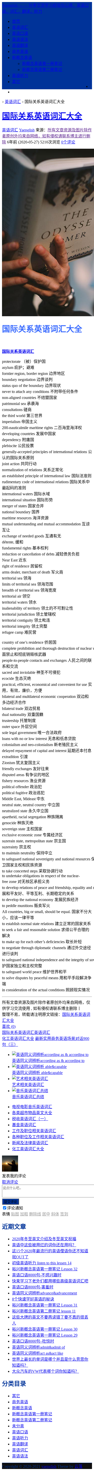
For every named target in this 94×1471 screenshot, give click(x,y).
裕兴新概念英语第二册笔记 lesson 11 (44, 1311)
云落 (78, 1466)
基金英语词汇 (24, 1125)
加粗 (24, 1214)
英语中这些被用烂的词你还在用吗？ (44, 1245)
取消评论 (10, 1182)
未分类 (18, 1426)
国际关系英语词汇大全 (42, 116)
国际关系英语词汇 (18, 351)
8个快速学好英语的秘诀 (33, 1299)
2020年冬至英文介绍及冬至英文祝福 (44, 1239)
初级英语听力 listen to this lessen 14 (41, 1263)
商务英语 (20, 51)
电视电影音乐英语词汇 (32, 1107)
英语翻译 (20, 45)
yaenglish (48, 1466)
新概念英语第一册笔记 (42, 63)
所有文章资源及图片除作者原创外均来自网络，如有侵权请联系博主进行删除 (47, 136)
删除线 (35, 1214)
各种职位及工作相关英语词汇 (38, 1137)
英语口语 (20, 33)
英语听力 (20, 75)
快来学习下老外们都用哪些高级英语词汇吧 (50, 1281)
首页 (16, 21)
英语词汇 (20, 27)
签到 (64, 1214)
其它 (16, 81)
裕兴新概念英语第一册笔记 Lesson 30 (44, 1329)
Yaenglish (27, 130)
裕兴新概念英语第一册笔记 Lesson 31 (44, 1305)
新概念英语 (22, 57)
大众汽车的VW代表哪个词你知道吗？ (45, 1371)
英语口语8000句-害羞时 (32, 1287)
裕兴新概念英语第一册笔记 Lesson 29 (44, 1335)
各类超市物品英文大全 (32, 1113)
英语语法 (20, 39)
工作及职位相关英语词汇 (34, 1131)
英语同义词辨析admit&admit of (38, 1347)
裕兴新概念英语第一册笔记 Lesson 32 (44, 1269)
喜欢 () (9, 1026)
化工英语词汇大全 (18, 1038)
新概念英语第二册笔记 (42, 69)
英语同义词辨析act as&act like (37, 1353)
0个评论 (68, 142)
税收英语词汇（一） (30, 1119)
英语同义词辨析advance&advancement (44, 1293)
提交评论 (10, 1202)
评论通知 (15, 1208)
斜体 (55, 1214)
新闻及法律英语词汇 (30, 1143)
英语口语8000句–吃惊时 (33, 1341)
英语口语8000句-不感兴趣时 (36, 1275)
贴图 (15, 1214)
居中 (46, 1214)
